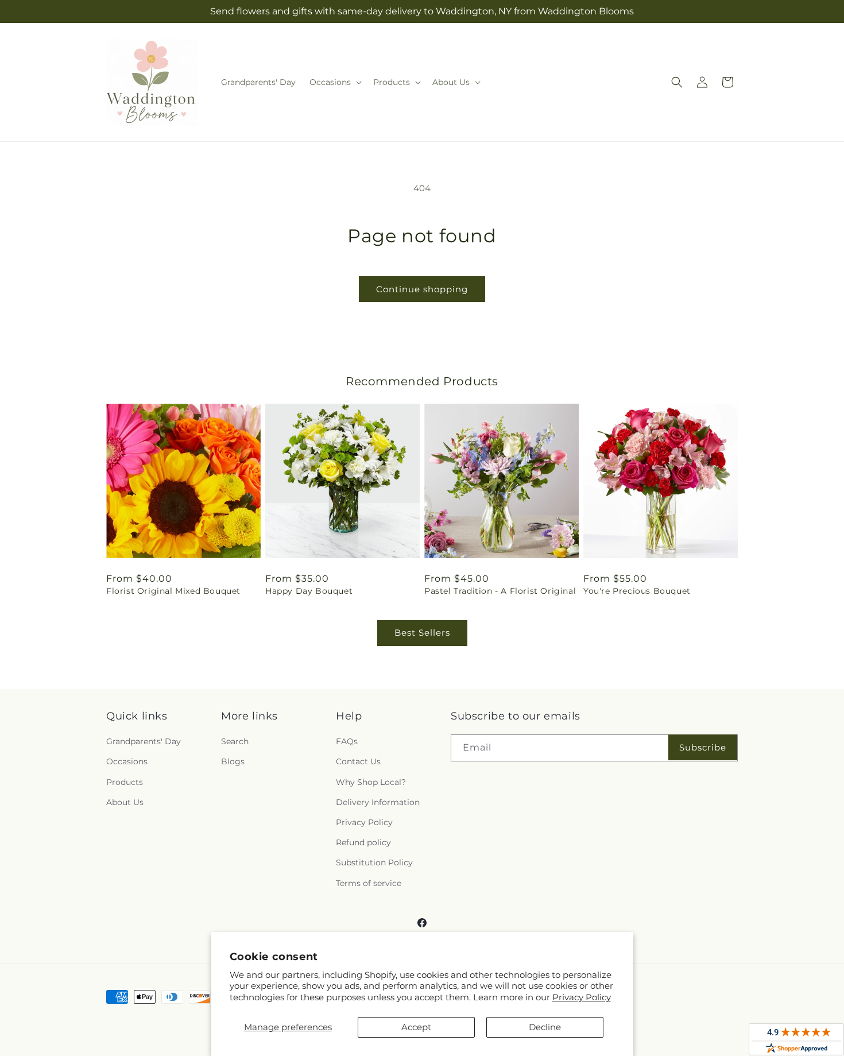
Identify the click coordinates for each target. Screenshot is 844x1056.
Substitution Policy (374, 862)
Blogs (233, 761)
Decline (545, 1027)
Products (124, 782)
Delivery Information (378, 802)
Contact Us (358, 761)
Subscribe (702, 747)
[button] (334, 82)
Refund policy (363, 842)
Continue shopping (422, 289)
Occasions (127, 761)
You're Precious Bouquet (637, 591)
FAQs (347, 741)
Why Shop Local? (371, 782)
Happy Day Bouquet (309, 591)
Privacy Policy (581, 997)
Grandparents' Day (143, 741)
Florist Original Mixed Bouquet (173, 591)
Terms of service (368, 883)
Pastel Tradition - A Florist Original (500, 591)
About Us (125, 802)
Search (235, 741)
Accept (416, 1027)
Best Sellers (422, 632)
